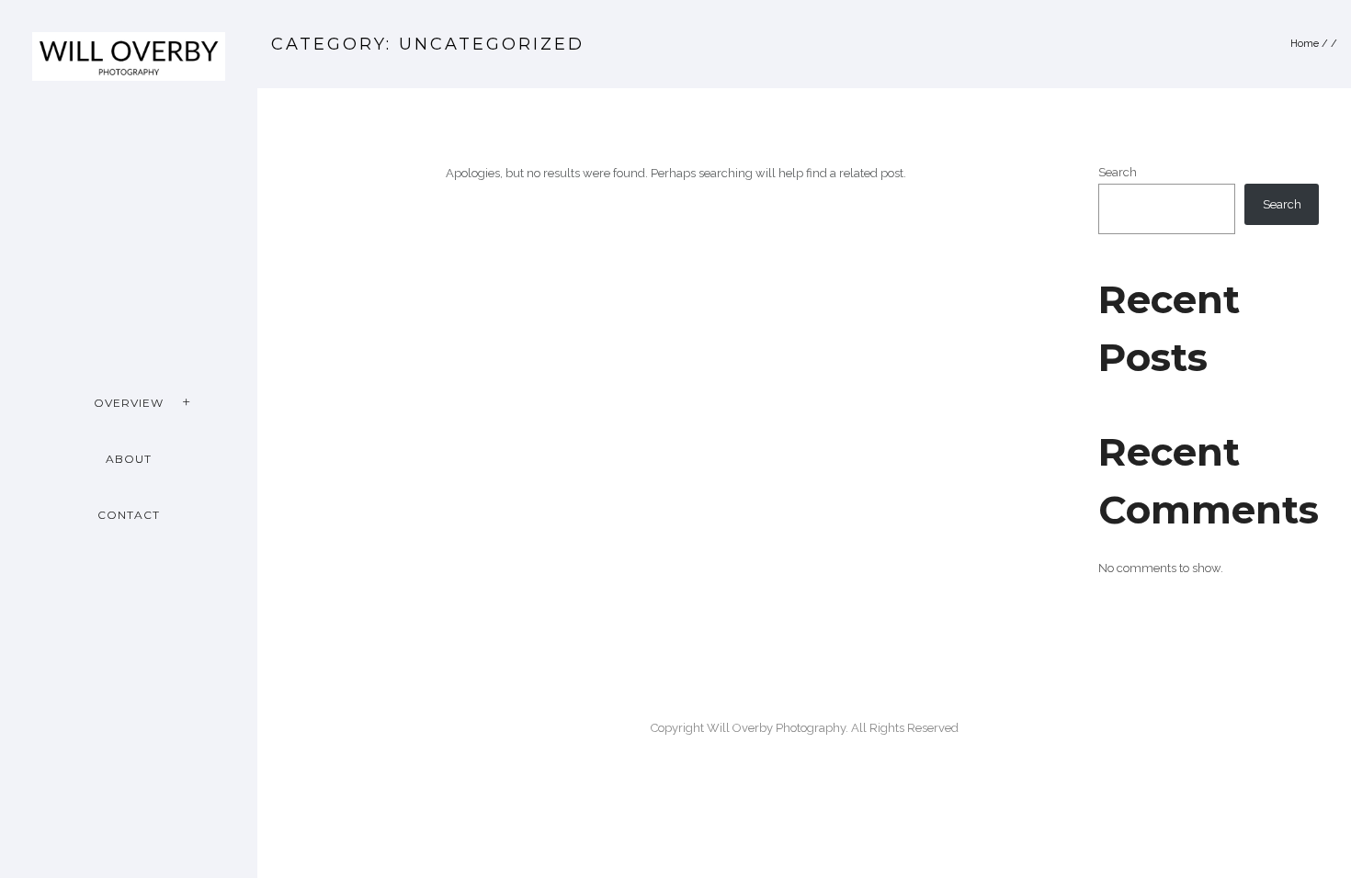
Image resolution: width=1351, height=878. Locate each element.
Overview (129, 403)
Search (1117, 172)
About (129, 459)
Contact (128, 515)
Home (1304, 44)
